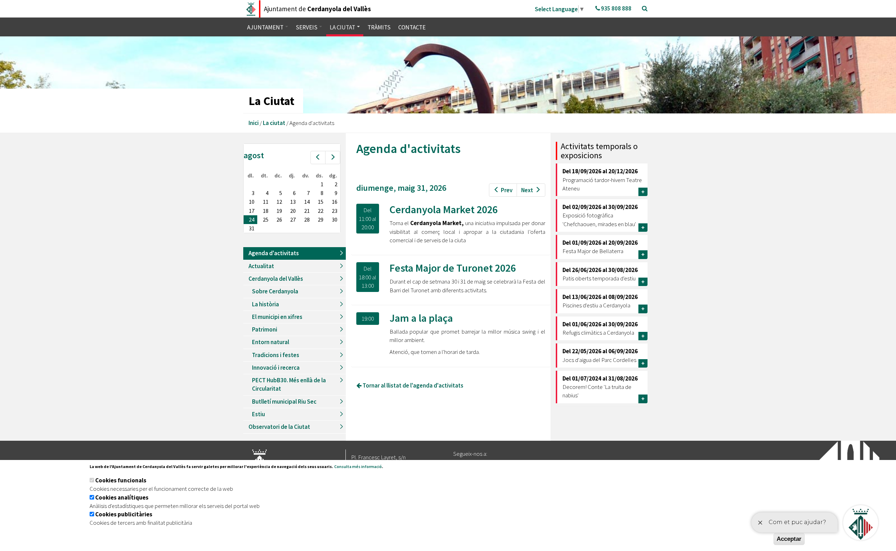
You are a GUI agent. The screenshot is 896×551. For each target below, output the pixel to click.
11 (265, 201)
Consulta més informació (358, 466)
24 (251, 219)
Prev (506, 190)
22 (320, 210)
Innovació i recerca (276, 367)
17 (251, 210)
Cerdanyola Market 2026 (444, 209)
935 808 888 (615, 8)
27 (293, 219)
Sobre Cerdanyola (275, 291)
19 (279, 210)
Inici (253, 123)
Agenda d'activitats (273, 253)
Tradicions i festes (275, 355)
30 (334, 219)
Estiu (258, 414)
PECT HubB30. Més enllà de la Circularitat (289, 384)
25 (265, 219)
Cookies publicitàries (123, 514)
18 (265, 210)
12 (279, 201)
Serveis (307, 27)
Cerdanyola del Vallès (275, 279)
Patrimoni (264, 329)
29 (320, 219)
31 (251, 228)
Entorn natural (270, 342)
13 (293, 201)
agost (254, 155)
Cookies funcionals (120, 480)
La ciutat (343, 27)
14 (307, 201)
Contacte (412, 27)
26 (279, 219)
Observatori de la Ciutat (279, 427)
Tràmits (379, 27)
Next (527, 190)
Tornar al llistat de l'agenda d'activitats (412, 385)
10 (251, 201)
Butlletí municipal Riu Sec (284, 401)
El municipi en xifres (277, 317)
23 (334, 210)
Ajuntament (266, 27)
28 (307, 219)
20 (293, 210)
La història (265, 304)
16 (334, 201)
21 (307, 210)
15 (320, 201)
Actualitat (261, 266)
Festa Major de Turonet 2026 (453, 267)
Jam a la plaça (421, 318)
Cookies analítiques (121, 497)
